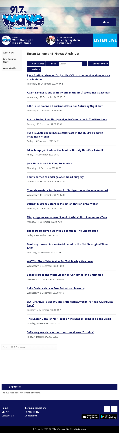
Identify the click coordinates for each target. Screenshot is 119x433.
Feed (53, 63)
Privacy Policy (32, 411)
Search (84, 63)
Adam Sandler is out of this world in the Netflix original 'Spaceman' (69, 92)
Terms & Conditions (35, 407)
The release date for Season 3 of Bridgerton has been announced (67, 190)
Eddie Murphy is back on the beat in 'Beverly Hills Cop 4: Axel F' (65, 150)
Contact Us (8, 415)
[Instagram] (114, 409)
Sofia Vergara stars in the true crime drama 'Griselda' (60, 332)
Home (5, 407)
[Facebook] (107, 409)
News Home (38, 63)
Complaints (31, 415)
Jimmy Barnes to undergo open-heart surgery (55, 177)
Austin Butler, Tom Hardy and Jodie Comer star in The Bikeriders (67, 119)
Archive (36, 69)
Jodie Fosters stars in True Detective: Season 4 (55, 288)
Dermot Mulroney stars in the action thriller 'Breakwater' (63, 204)
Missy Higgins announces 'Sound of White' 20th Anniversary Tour (67, 217)
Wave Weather (10, 68)
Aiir (67, 429)
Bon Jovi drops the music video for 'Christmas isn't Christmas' (65, 274)
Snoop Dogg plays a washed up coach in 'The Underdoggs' (62, 230)
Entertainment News (10, 60)
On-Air (5, 411)
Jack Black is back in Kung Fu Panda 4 (49, 163)
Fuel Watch (14, 387)
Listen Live (105, 40)
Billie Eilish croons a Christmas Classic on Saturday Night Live (65, 106)
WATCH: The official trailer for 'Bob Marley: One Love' (60, 261)
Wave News (8, 52)
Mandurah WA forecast (88, 378)
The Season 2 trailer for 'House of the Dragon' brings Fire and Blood (69, 319)
